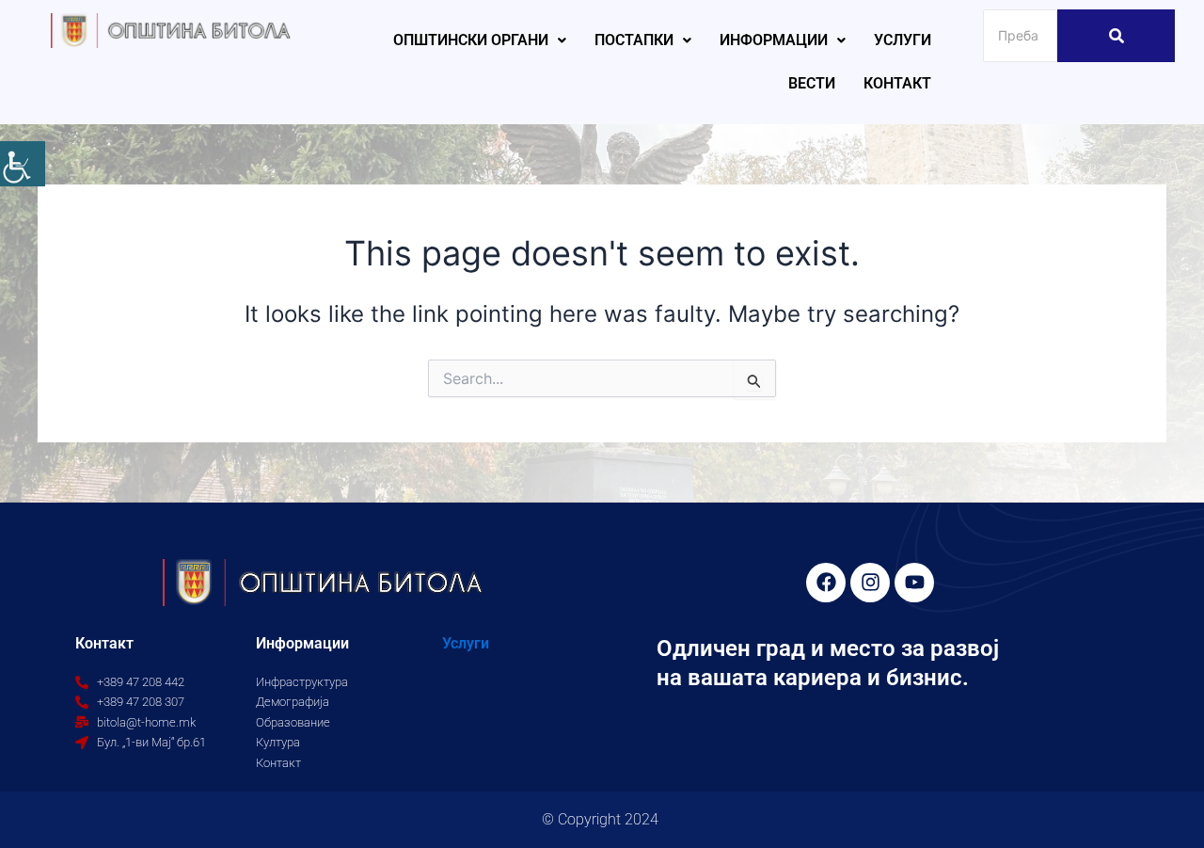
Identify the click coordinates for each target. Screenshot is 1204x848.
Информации (774, 40)
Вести (811, 83)
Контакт (897, 83)
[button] (479, 40)
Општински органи (470, 40)
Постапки (633, 40)
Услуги (902, 40)
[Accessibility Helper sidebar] (22, 163)
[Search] (1116, 35)
